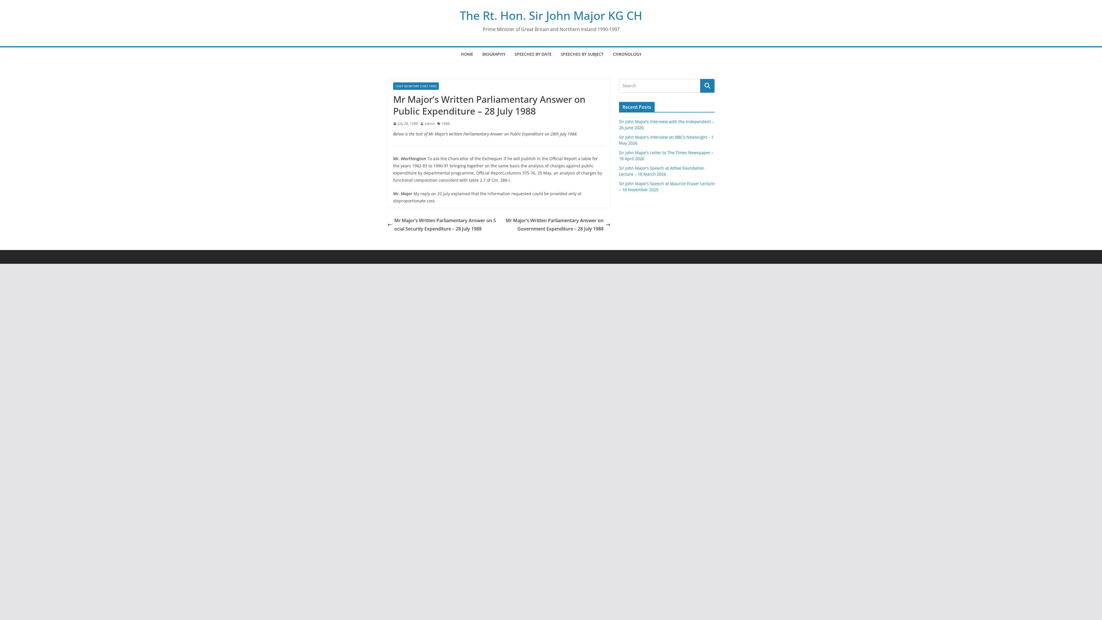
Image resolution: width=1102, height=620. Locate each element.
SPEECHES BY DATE (533, 54)
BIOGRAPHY (493, 54)
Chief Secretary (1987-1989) (415, 86)
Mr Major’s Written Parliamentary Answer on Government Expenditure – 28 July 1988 (555, 224)
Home (467, 54)
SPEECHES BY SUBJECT (582, 54)
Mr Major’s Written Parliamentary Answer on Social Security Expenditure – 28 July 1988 (445, 224)
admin (430, 123)
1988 (446, 123)
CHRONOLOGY (627, 54)
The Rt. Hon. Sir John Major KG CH (551, 15)
